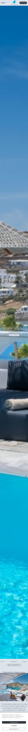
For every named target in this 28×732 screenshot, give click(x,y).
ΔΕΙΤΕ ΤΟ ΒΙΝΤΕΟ (14, 335)
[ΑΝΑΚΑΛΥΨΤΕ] (14, 687)
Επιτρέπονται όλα (14, 722)
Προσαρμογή (14, 725)
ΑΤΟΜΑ (24, 661)
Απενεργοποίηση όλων (14, 729)
